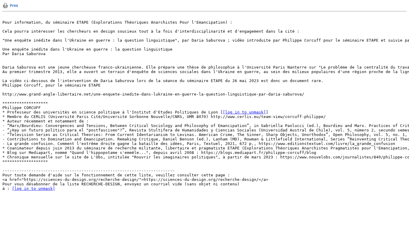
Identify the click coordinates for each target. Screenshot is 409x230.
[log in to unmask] (244, 112)
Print (14, 6)
